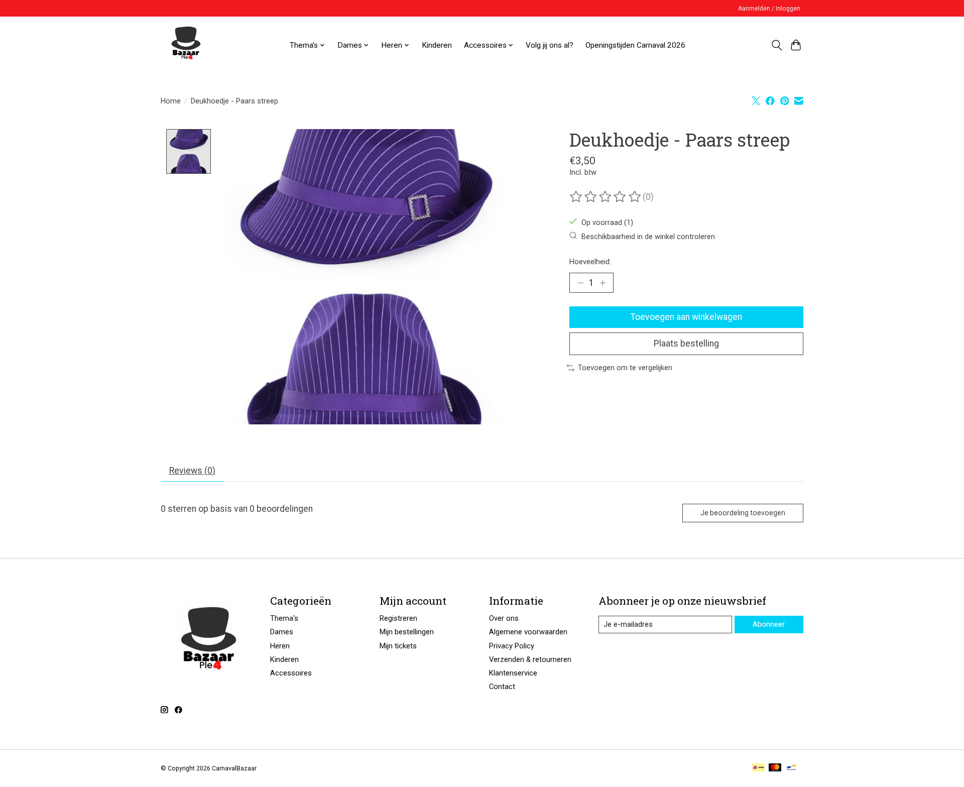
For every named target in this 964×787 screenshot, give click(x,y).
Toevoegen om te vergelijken (625, 367)
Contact (502, 686)
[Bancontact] (791, 768)
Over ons (504, 618)
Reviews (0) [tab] (192, 471)
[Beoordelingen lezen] (606, 196)
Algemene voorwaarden (528, 631)
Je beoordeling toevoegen (742, 513)
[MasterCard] (775, 768)
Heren (280, 645)
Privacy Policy (511, 645)
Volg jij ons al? (549, 45)
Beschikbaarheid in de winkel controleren (648, 236)
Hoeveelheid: (590, 261)
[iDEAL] (758, 768)
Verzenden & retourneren (530, 659)
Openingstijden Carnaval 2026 (635, 45)
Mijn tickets (398, 645)
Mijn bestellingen (407, 631)
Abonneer (769, 624)
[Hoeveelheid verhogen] (602, 283)
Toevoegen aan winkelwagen (686, 317)
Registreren (398, 618)
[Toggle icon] (776, 45)
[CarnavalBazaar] (186, 45)
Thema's (284, 618)
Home (171, 100)
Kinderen (437, 45)
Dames (281, 631)
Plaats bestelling (686, 344)
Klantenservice (513, 673)
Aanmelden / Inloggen (769, 8)
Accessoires (291, 673)
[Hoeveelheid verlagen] (580, 283)
